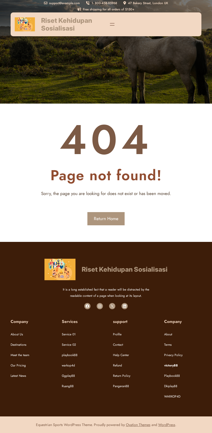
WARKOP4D (172, 396)
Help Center (121, 355)
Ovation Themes (138, 424)
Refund (117, 365)
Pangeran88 (121, 386)
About (168, 334)
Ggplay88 (68, 375)
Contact (118, 344)
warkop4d (68, 365)
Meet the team (20, 355)
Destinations (18, 344)
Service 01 (68, 334)
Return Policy (121, 375)
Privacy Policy (173, 355)
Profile (117, 334)
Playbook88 (172, 375)
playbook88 (70, 355)
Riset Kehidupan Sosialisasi (66, 24)
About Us (17, 334)
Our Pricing (18, 365)
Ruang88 (68, 386)
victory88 (171, 365)
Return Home (106, 218)
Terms (168, 344)
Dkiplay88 (170, 386)
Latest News (18, 375)
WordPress (166, 424)
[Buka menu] (112, 24)
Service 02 (69, 344)
